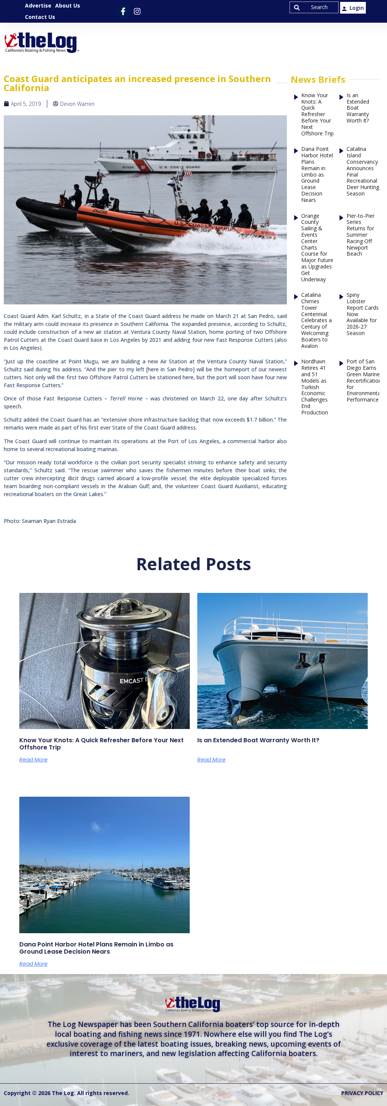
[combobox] (314, 7)
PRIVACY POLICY (362, 1093)
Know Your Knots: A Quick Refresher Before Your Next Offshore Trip (317, 114)
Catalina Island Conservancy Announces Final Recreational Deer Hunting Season (363, 171)
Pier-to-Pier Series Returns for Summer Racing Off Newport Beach (361, 235)
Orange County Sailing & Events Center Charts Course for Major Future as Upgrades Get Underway (317, 248)
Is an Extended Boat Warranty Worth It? (358, 108)
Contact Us (40, 16)
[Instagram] (137, 12)
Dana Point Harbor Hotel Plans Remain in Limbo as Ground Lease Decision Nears (317, 174)
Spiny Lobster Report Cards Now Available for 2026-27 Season (363, 314)
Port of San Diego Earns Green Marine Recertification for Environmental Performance (364, 380)
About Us (67, 5)
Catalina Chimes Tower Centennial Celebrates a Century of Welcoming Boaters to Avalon (316, 320)
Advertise (38, 5)
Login (357, 7)
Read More (33, 759)
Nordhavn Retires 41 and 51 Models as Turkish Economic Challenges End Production (314, 387)
